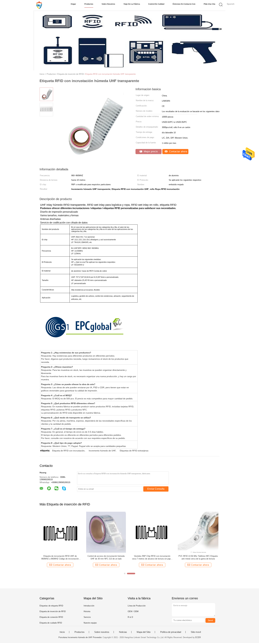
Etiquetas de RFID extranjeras (134, 450)
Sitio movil (196, 632)
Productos (88, 4)
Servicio (87, 617)
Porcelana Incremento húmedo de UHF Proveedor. (80, 637)
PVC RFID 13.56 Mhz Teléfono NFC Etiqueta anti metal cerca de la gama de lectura (198, 557)
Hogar (73, 4)
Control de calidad (156, 4)
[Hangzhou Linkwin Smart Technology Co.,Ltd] (39, 5)
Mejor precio (150, 151)
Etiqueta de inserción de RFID (53, 611)
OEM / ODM (133, 611)
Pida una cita (209, 4)
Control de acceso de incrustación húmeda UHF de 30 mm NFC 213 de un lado (106, 557)
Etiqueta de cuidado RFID (51, 623)
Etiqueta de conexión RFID (51, 617)
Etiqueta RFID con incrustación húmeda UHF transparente (110, 74)
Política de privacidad (170, 632)
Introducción (89, 606)
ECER (198, 637)
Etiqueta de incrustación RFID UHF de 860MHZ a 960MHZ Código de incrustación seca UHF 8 (60, 557)
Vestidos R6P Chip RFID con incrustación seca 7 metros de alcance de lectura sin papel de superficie (152, 557)
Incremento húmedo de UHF (102, 450)
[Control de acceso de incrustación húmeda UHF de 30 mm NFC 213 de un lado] (106, 532)
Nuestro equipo (90, 623)
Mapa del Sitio (143, 632)
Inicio (62, 632)
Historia (87, 611)
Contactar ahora (177, 151)
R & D (130, 617)
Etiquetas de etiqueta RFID (51, 606)
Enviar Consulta (155, 489)
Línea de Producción (137, 606)
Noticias (123, 632)
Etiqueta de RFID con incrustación (68, 450)
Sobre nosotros (108, 4)
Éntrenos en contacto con (184, 4)
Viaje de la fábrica (132, 4)
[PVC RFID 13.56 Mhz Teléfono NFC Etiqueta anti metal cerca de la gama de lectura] (198, 532)
